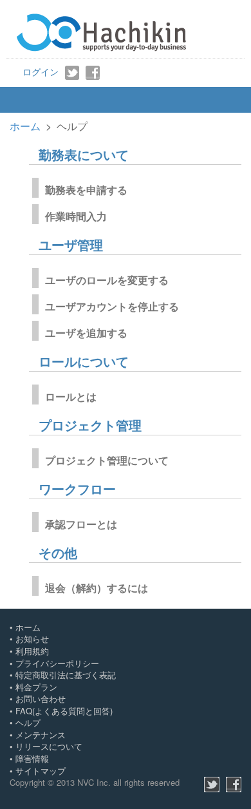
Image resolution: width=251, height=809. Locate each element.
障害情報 (32, 758)
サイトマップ (40, 771)
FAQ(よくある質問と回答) (64, 711)
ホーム (25, 126)
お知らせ (32, 639)
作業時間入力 (76, 216)
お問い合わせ (40, 698)
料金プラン (36, 687)
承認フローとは (81, 524)
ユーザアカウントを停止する (112, 306)
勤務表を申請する (86, 190)
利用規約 (32, 651)
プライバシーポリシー (57, 663)
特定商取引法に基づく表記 (65, 675)
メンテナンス (40, 734)
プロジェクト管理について (107, 460)
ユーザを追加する (86, 333)
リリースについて (48, 746)
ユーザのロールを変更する (107, 280)
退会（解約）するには (96, 588)
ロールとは (71, 397)
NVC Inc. (94, 782)
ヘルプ (28, 722)
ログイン (41, 71)
